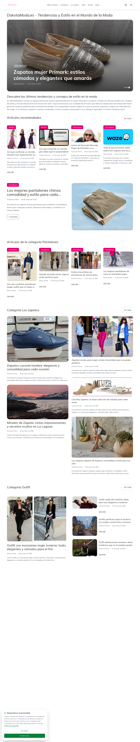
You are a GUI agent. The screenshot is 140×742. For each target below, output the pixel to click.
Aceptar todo (24, 736)
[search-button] (126, 5)
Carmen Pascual (12, 158)
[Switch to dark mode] (131, 5)
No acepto (24, 731)
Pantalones (64, 5)
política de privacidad (11, 726)
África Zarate (107, 154)
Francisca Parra (19, 84)
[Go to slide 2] (127, 87)
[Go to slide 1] (125, 87)
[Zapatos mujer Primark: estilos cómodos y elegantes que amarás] (70, 55)
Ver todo (127, 118)
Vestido (90, 5)
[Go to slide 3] (129, 87)
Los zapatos (75, 5)
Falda (97, 5)
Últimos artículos (52, 5)
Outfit (83, 5)
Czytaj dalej (13, 217)
